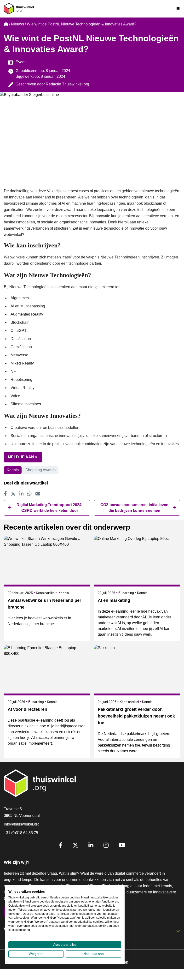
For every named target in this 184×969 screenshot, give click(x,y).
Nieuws (17, 24)
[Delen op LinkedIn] (21, 493)
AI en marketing (114, 600)
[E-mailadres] (37, 493)
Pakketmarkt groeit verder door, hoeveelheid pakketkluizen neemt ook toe (136, 716)
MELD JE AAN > (23, 457)
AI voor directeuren (27, 709)
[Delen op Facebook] (5, 493)
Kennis (13, 470)
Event (20, 62)
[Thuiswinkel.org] (19, 8)
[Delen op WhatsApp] (29, 493)
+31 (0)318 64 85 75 (21, 833)
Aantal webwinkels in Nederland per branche (44, 604)
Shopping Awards (40, 470)
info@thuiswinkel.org (22, 824)
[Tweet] (13, 493)
